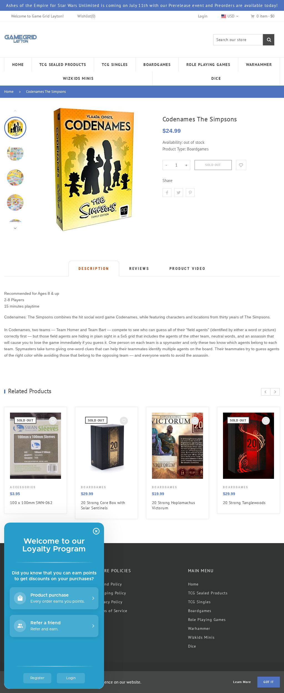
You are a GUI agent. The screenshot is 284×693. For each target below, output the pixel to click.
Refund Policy (109, 584)
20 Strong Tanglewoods (244, 502)
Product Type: (174, 149)
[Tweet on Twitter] (178, 192)
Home (9, 91)
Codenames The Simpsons (46, 91)
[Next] (145, 169)
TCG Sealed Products (208, 592)
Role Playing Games (207, 619)
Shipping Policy (111, 592)
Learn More (242, 682)
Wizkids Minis (201, 637)
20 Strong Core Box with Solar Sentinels (103, 505)
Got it (268, 682)
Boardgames (199, 610)
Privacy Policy (109, 601)
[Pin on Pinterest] (190, 192)
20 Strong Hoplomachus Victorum (173, 505)
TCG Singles (199, 601)
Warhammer (199, 628)
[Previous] (42, 169)
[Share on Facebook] (167, 192)
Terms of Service (111, 610)
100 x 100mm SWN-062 (31, 502)
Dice (192, 646)
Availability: (173, 142)
